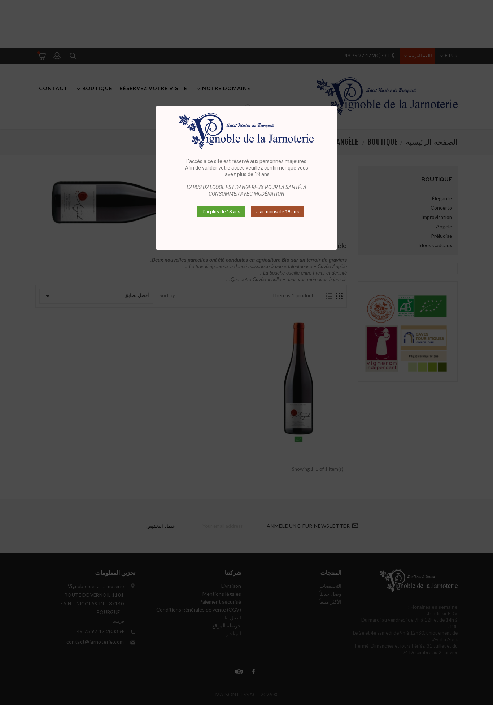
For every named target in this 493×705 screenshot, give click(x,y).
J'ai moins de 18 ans (277, 211)
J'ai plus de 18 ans (221, 211)
